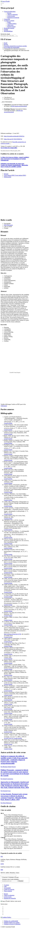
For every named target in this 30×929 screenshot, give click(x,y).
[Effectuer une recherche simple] (1, 3)
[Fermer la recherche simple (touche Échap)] (3, 3)
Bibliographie (7, 177)
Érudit (9, 22)
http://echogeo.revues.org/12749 (12, 634)
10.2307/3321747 (8, 738)
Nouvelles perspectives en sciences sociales (15, 46)
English (6, 29)
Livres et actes (11, 16)
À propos (11, 20)
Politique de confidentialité (11, 921)
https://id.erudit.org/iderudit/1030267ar (14, 136)
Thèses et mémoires (12, 14)
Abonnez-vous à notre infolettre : (10, 879)
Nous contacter (8, 891)
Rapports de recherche (13, 17)
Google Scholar (8, 423)
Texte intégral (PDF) (9, 175)
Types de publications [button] (9, 11)
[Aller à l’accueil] (5, 1)
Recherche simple (5, 34)
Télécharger (4, 406)
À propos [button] (6, 20)
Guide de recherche (9, 889)
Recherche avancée (9, 28)
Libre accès (10, 25)
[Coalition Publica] (6, 917)
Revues (9, 13)
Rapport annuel (11, 26)
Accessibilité (7, 888)
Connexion (7, 19)
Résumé (6, 174)
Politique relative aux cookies (11, 922)
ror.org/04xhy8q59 (22, 106)
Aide (5, 886)
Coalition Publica (11, 23)
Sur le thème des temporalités (11, 47)
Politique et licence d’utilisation (12, 924)
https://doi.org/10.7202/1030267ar (13, 139)
